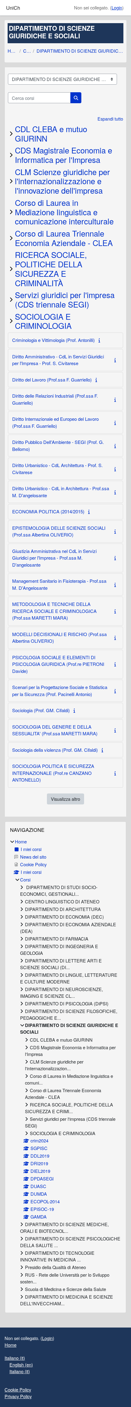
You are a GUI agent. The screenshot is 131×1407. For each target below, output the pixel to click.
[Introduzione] (100, 340)
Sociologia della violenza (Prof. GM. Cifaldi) (55, 750)
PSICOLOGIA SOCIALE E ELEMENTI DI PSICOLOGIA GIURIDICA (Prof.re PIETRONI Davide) (58, 664)
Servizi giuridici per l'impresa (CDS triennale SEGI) (65, 299)
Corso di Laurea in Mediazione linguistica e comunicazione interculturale (64, 212)
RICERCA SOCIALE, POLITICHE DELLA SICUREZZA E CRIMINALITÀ (51, 268)
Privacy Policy (18, 1396)
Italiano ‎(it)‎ (15, 1358)
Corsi (26, 50)
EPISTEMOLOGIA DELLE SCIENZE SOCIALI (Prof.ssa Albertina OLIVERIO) (58, 531)
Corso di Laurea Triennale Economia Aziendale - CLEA (64, 238)
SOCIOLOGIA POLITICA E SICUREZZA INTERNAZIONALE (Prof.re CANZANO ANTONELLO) (53, 773)
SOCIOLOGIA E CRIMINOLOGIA (43, 321)
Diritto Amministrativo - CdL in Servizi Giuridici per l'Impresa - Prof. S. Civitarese (58, 360)
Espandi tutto (110, 118)
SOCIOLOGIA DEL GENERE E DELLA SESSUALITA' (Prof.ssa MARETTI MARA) (54, 730)
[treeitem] (65, 1072)
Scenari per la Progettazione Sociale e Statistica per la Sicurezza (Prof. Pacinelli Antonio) (59, 690)
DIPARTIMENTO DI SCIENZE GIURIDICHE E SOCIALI (80, 50)
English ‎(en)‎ (21, 1364)
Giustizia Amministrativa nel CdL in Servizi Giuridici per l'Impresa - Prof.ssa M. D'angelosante (54, 558)
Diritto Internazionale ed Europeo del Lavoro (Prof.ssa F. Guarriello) (55, 422)
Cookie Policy (18, 1389)
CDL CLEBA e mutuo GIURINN (51, 133)
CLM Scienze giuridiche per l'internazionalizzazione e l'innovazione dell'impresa (62, 181)
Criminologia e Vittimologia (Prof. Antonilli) (53, 340)
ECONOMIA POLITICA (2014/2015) (48, 511)
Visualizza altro (65, 799)
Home (12, 50)
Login (117, 7)
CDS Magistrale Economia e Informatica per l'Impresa (63, 155)
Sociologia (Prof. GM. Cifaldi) (41, 710)
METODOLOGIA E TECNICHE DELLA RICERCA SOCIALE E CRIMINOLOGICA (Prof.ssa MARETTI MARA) (54, 611)
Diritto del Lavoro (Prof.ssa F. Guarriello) (52, 379)
